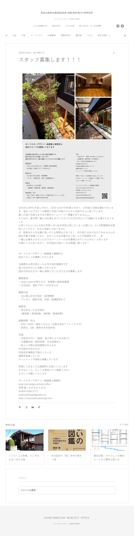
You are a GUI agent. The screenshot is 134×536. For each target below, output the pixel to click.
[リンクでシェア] (39, 407)
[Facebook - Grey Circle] (122, 26)
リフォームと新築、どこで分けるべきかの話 (24, 457)
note (14, 35)
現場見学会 (66, 35)
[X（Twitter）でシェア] (26, 407)
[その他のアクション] (113, 52)
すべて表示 (124, 425)
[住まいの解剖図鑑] (67, 440)
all (6, 35)
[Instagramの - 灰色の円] (117, 26)
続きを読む (103, 35)
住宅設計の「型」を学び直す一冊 (66, 457)
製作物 (79, 35)
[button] (125, 35)
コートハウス (36, 35)
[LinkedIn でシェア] (32, 407)
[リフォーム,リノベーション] (24, 440)
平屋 (23, 35)
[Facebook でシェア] (20, 407)
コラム (90, 35)
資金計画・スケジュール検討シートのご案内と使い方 (109, 457)
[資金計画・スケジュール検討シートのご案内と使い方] (109, 440)
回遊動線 (51, 35)
